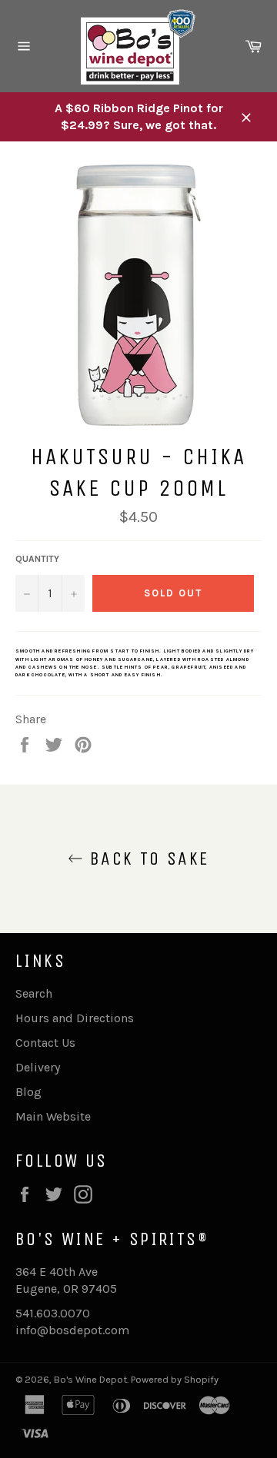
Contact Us (45, 1042)
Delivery (37, 1067)
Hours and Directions (74, 1018)
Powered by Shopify (175, 1379)
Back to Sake (146, 858)
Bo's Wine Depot (90, 1379)
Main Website (53, 1116)
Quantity (37, 558)
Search (33, 993)
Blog (28, 1091)
